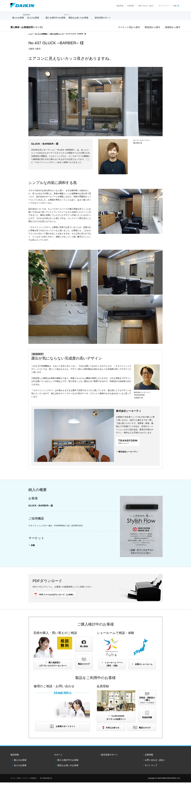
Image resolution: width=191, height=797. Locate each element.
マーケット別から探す (129, 27)
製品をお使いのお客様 (67, 765)
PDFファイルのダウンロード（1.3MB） (57, 594)
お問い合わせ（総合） (146, 6)
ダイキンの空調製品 (41, 34)
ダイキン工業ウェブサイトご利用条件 (23, 778)
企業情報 (130, 6)
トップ (30, 34)
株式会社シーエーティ (128, 452)
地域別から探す (173, 27)
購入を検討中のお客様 (67, 760)
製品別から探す (152, 27)
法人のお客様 (20, 765)
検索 (175, 6)
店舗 (33, 545)
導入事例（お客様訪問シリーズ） (27, 27)
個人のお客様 (20, 760)
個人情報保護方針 (46, 778)
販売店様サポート (103, 18)
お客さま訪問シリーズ (57, 34)
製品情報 (120, 6)
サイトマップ (164, 6)
